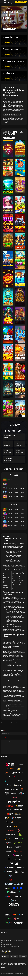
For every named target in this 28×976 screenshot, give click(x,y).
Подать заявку (9, 28)
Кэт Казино (8, 2)
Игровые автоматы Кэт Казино (12, 940)
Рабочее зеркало (7, 944)
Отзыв (3, 738)
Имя (2, 730)
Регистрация (21, 1)
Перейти (7, 42)
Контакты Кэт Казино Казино (11, 946)
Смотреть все (9, 137)
